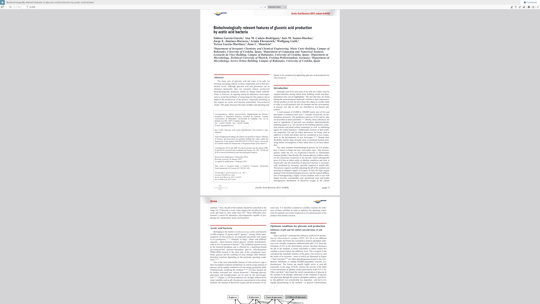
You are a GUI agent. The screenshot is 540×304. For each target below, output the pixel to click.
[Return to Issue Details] (2, 2)
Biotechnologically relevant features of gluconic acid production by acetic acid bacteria (50, 2)
